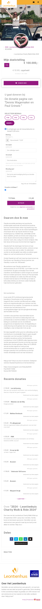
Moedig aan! (10, 170)
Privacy (24, 599)
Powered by (30, 599)
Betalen (21, 203)
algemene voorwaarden (26, 207)
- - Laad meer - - (21, 499)
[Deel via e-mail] (30, 539)
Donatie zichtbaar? (11, 187)
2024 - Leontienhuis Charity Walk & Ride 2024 (19, 47)
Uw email (9, 156)
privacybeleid (30, 209)
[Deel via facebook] (11, 539)
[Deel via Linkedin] (25, 539)
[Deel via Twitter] (16, 539)
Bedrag (9, 136)
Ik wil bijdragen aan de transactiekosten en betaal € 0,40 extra (20, 130)
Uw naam (9, 146)
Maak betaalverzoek (21, 543)
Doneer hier (22, 83)
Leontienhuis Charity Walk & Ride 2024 (26, 54)
